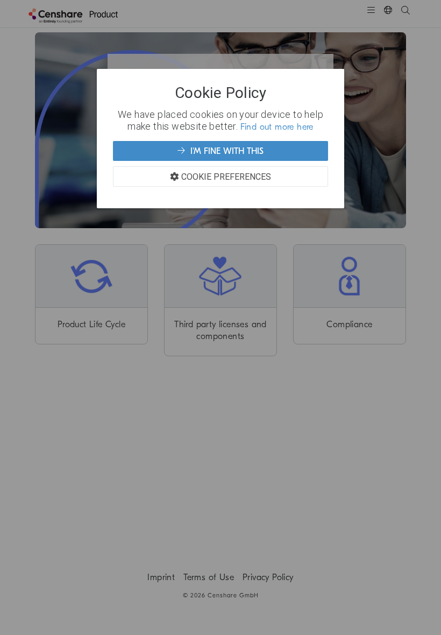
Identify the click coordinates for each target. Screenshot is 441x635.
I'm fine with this (226, 151)
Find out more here (277, 127)
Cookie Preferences (226, 176)
